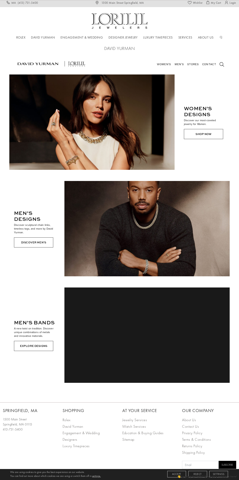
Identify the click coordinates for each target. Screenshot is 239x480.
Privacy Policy (192, 432)
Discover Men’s (33, 242)
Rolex (67, 419)
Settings (218, 474)
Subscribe (227, 464)
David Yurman (73, 426)
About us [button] (206, 37)
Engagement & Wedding (81, 432)
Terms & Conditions (196, 439)
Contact (209, 64)
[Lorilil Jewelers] (119, 20)
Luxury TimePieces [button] (158, 37)
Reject (197, 474)
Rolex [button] (21, 37)
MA (24, 3)
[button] (221, 37)
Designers (70, 439)
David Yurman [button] (43, 37)
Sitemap (128, 439)
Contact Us (190, 426)
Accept (176, 474)
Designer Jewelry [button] (123, 37)
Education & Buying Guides (143, 432)
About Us (189, 419)
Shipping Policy (193, 452)
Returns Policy (192, 446)
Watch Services (134, 426)
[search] (220, 65)
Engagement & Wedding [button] (81, 37)
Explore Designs (33, 346)
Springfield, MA (20, 410)
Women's (164, 64)
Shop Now (203, 134)
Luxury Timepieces (76, 446)
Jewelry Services (134, 419)
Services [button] (185, 37)
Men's (179, 64)
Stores (193, 64)
